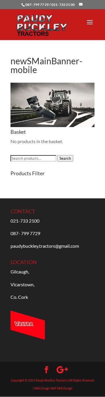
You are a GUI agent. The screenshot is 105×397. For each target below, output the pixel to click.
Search (65, 158)
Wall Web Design (61, 388)
